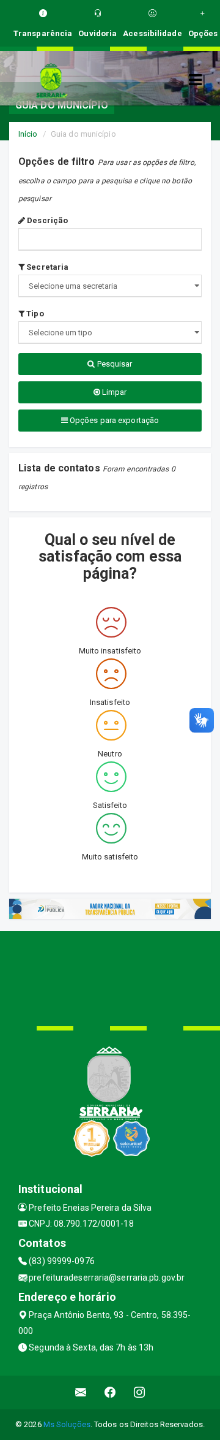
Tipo (34, 313)
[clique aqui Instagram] (139, 1392)
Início (28, 134)
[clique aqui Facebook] (110, 1392)
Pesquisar (114, 363)
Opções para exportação (113, 420)
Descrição (46, 220)
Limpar (113, 392)
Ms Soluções (66, 1424)
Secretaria (46, 267)
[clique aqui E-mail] (81, 1392)
